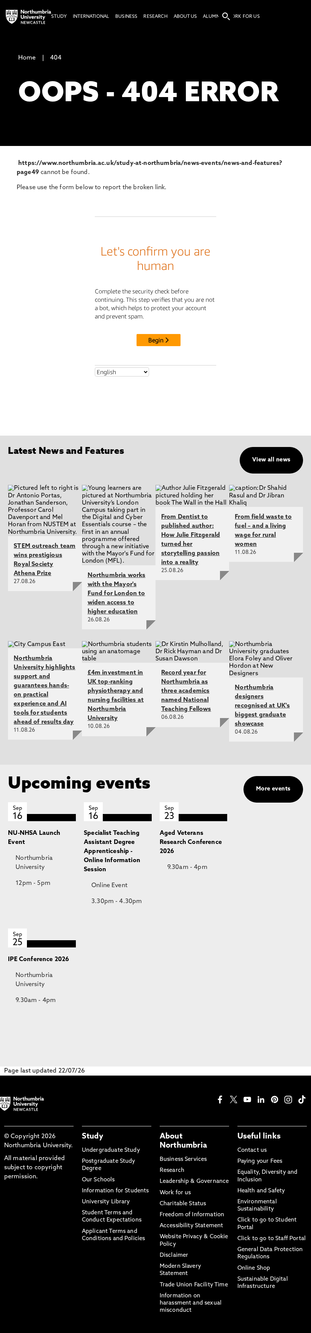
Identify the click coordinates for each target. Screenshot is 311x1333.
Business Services (183, 1159)
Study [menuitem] (59, 16)
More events (273, 789)
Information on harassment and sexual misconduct (190, 1303)
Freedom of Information (192, 1215)
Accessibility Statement (191, 1226)
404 (55, 58)
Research (172, 1170)
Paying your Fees (260, 1161)
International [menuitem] (91, 16)
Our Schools (98, 1180)
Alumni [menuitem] (212, 16)
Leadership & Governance (194, 1181)
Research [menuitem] (155, 16)
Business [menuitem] (126, 16)
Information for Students (115, 1191)
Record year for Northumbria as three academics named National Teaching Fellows (186, 691)
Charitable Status (183, 1204)
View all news (271, 460)
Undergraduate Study (111, 1150)
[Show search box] (226, 16)
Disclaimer (174, 1255)
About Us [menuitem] (185, 16)
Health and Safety (261, 1191)
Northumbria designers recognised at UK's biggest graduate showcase (262, 706)
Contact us (252, 1150)
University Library (106, 1202)
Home (27, 58)
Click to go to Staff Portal (271, 1239)
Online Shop (253, 1268)
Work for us (175, 1193)
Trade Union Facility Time (194, 1285)
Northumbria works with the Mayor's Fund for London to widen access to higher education (117, 593)
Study (92, 1136)
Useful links (259, 1136)
